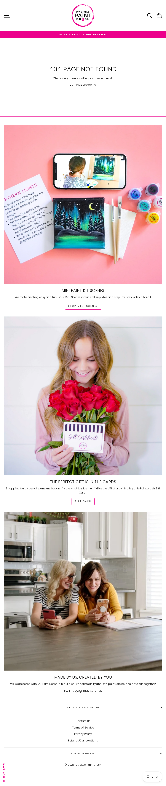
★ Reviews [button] (3, 772)
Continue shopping (83, 84)
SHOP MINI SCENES (83, 306)
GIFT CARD (83, 501)
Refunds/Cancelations (83, 740)
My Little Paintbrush (83, 707)
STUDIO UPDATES (83, 753)
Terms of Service (83, 727)
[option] (83, 34)
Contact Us (83, 721)
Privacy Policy (83, 734)
